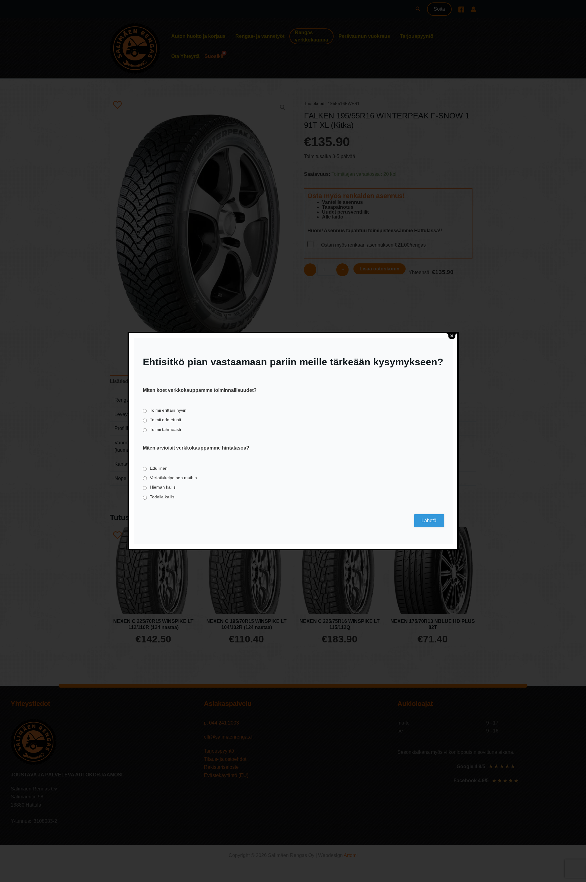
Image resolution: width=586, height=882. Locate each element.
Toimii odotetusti (165, 419)
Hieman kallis (162, 487)
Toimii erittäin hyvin (168, 410)
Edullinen (159, 468)
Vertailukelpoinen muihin (173, 477)
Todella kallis (162, 496)
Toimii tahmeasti (165, 429)
